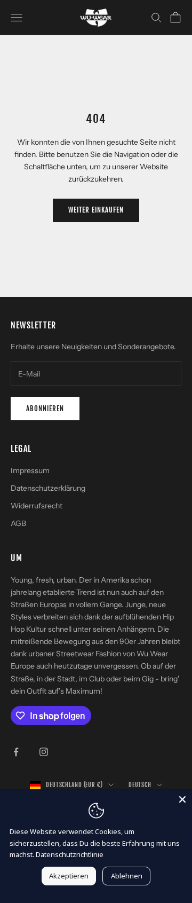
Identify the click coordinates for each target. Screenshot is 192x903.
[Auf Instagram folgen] (43, 752)
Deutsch (140, 785)
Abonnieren (45, 408)
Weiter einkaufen (96, 210)
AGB (18, 523)
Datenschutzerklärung (48, 488)
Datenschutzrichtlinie (69, 854)
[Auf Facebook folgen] (16, 752)
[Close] (182, 799)
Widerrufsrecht (36, 506)
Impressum (30, 470)
